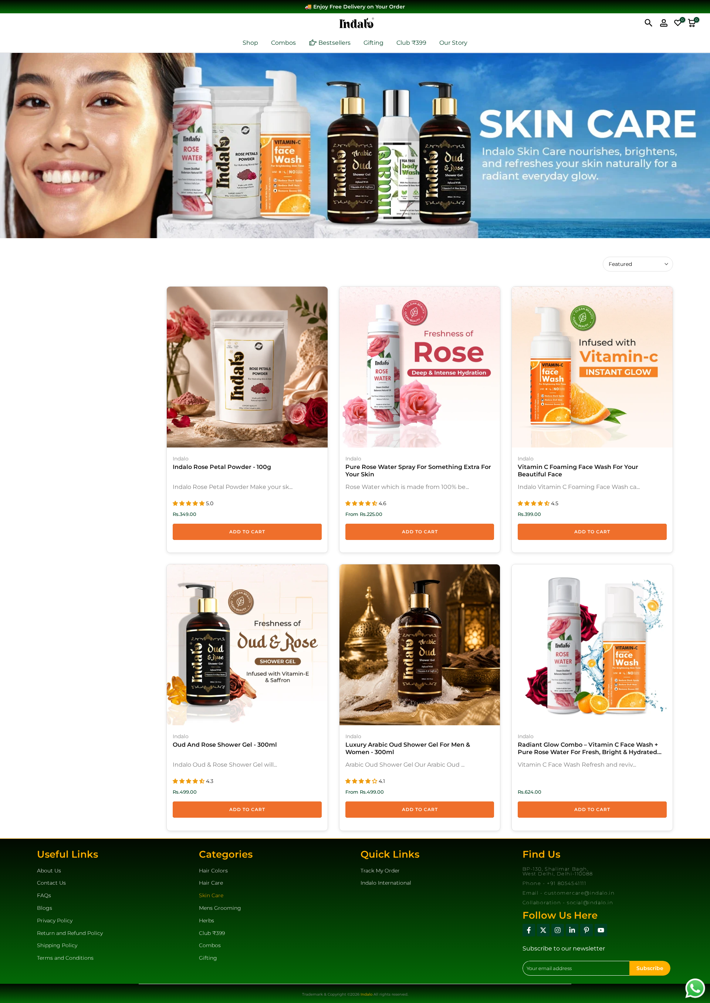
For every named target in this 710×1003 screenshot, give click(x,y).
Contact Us (51, 882)
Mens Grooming (220, 908)
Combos (283, 42)
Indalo (181, 458)
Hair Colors (213, 870)
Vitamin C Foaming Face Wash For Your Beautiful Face (578, 470)
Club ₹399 (411, 42)
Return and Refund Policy (70, 933)
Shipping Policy (57, 945)
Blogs (44, 908)
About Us (49, 870)
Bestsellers (334, 42)
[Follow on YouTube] (601, 930)
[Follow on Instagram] (557, 930)
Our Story (453, 42)
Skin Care (211, 895)
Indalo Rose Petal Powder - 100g (222, 466)
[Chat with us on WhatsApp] (695, 987)
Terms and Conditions (65, 958)
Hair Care (211, 882)
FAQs (44, 895)
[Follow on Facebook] (529, 930)
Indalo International (386, 882)
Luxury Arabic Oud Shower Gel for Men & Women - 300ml (407, 748)
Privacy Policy (54, 920)
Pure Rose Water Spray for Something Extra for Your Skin (418, 470)
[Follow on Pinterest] (586, 930)
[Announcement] (357, 6)
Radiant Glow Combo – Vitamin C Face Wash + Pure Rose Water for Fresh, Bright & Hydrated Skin (588, 748)
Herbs (206, 920)
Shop (250, 42)
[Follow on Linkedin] (572, 930)
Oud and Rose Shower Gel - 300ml (225, 744)
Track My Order (380, 870)
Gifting (373, 42)
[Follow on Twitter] (543, 930)
